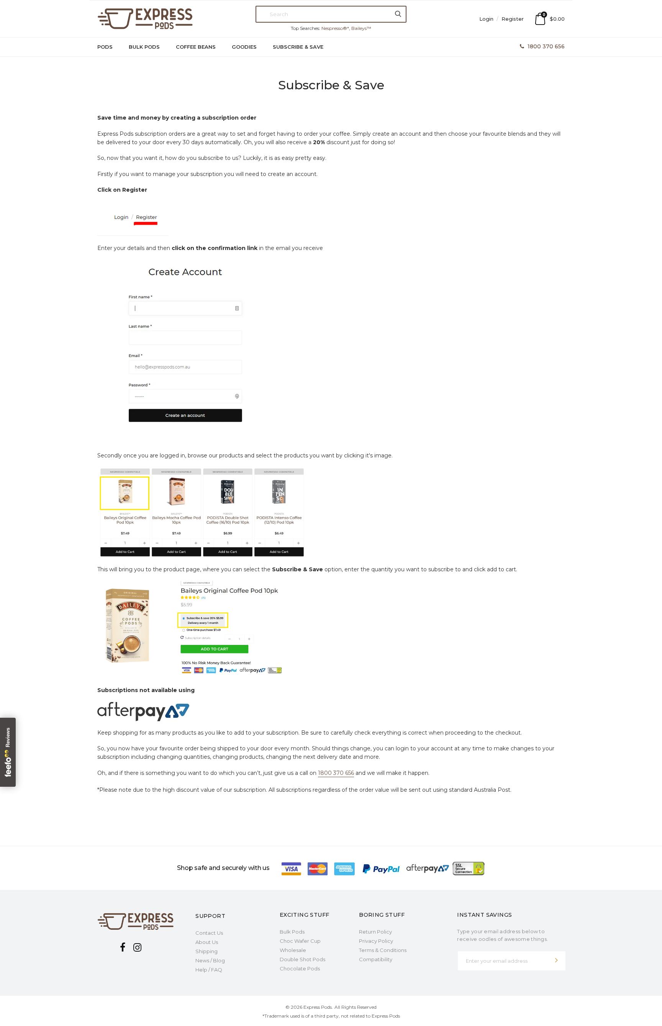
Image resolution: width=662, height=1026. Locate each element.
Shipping (206, 951)
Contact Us (209, 933)
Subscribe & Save (298, 47)
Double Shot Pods (302, 959)
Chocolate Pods (300, 968)
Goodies (244, 47)
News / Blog (210, 960)
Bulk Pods (144, 47)
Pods (105, 47)
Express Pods (317, 1007)
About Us (206, 942)
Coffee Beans (196, 47)
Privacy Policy (376, 941)
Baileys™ (361, 28)
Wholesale (293, 950)
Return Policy (375, 932)
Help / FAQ (208, 970)
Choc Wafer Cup (300, 941)
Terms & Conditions (382, 950)
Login (487, 19)
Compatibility (375, 959)
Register (512, 19)
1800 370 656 (546, 46)
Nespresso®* (335, 28)
